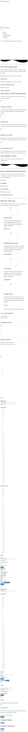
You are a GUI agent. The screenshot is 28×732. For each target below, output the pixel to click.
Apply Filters (7, 582)
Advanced (3, 568)
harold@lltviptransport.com (8, 384)
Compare (2, 722)
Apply (2, 567)
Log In (2, 695)
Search (2, 584)
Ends (2, 404)
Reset (2, 582)
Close (2, 730)
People (2, 558)
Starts (2, 402)
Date (1, 590)
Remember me (5, 691)
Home (4, 5)
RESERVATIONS (7, 16)
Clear (2, 555)
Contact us (5, 386)
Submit (2, 716)
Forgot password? (4, 693)
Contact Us (6, 21)
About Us (6, 11)
